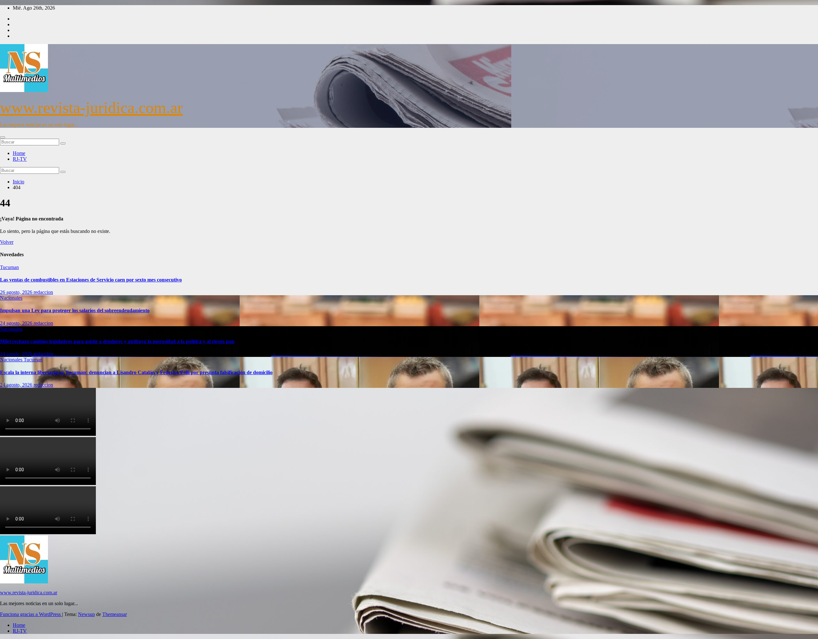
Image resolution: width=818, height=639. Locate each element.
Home (19, 153)
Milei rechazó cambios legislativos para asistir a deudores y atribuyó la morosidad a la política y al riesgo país (117, 341)
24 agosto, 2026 (17, 323)
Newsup (86, 614)
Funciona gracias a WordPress (31, 614)
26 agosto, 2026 (17, 292)
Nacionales (11, 298)
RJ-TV (20, 159)
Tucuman (9, 267)
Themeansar (114, 614)
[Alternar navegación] (2, 137)
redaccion (43, 292)
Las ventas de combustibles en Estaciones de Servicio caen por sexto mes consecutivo (91, 279)
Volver (6, 242)
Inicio (18, 181)
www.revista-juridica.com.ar (91, 108)
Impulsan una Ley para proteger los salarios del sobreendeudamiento (75, 310)
